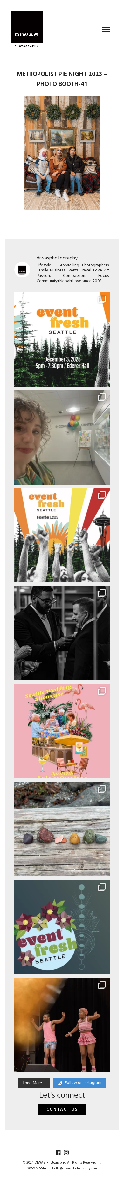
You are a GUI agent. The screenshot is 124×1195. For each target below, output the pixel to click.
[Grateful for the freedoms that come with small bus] (62, 437)
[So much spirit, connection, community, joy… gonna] (62, 829)
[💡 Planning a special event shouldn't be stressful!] (62, 731)
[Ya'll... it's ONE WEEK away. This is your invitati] (62, 927)
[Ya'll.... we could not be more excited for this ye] (62, 339)
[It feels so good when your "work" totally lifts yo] (62, 633)
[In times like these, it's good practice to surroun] (62, 1025)
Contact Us (62, 1109)
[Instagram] (66, 1152)
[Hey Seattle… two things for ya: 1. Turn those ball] (62, 535)
